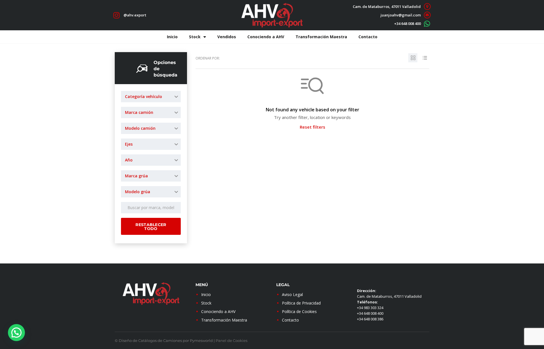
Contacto (367, 36)
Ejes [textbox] (129, 144)
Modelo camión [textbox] (140, 128)
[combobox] (151, 96)
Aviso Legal (292, 294)
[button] (16, 332)
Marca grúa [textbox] (136, 175)
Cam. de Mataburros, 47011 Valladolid (387, 6)
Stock (195, 36)
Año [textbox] (129, 160)
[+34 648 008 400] (427, 23)
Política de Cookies (299, 311)
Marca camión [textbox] (139, 112)
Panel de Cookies (231, 340)
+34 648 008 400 (407, 23)
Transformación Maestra (321, 36)
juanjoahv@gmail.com (401, 15)
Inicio (172, 36)
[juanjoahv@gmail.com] (427, 15)
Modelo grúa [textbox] (137, 191)
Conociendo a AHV (265, 36)
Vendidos (226, 36)
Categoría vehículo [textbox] (143, 96)
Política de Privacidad (301, 303)
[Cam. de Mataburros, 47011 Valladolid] (427, 6)
